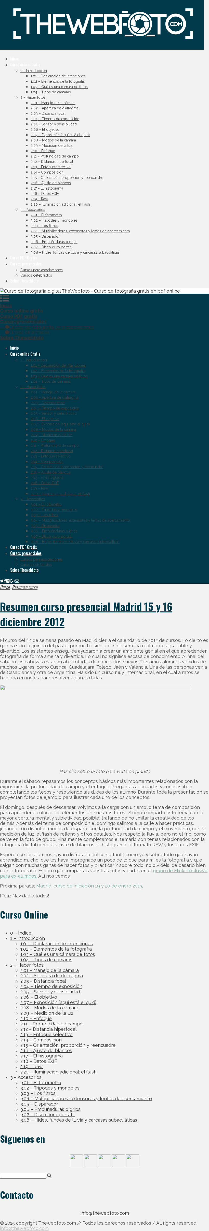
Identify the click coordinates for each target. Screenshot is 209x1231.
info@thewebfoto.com (104, 1213)
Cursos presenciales (26, 264)
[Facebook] (5, 581)
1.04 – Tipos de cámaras (51, 92)
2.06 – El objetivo (45, 129)
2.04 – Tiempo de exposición (55, 119)
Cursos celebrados (36, 275)
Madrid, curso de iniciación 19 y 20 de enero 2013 (89, 886)
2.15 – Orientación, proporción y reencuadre (67, 178)
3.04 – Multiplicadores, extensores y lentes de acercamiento (80, 231)
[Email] (17, 581)
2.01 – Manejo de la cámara (53, 103)
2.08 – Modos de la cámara (53, 140)
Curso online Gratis (25, 65)
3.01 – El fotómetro (46, 215)
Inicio (14, 58)
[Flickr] (8, 581)
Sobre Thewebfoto (24, 281)
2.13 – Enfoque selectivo (51, 167)
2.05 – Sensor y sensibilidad (54, 124)
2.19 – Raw (39, 199)
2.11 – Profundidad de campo (55, 156)
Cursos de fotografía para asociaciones (51, 327)
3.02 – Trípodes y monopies (54, 220)
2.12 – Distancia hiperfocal (52, 162)
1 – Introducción (33, 71)
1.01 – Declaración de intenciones (58, 76)
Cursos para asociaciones (41, 270)
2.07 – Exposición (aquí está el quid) (60, 135)
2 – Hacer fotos (33, 97)
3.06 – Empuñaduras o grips (54, 242)
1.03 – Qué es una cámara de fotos (59, 87)
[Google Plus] (12, 581)
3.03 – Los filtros (44, 226)
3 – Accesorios (32, 210)
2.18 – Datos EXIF (45, 194)
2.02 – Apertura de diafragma (55, 108)
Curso (5, 587)
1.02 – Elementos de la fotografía (58, 81)
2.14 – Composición (47, 172)
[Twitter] (2, 581)
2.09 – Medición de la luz (51, 146)
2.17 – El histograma (47, 188)
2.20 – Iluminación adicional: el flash (60, 204)
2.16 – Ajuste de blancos (51, 183)
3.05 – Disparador (45, 236)
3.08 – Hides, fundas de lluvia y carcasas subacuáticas (75, 252)
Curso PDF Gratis (23, 258)
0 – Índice (20, 933)
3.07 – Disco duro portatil (51, 247)
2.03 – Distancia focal (48, 113)
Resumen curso (24, 587)
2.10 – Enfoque (43, 151)
